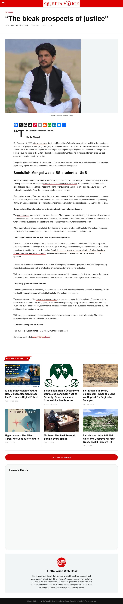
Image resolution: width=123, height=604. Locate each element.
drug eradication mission (46, 299)
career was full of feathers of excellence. (60, 183)
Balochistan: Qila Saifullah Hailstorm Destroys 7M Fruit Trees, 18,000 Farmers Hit (99, 438)
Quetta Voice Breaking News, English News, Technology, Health (61, 601)
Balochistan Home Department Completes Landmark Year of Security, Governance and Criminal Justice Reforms (61, 395)
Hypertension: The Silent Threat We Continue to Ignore (22, 437)
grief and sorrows (40, 143)
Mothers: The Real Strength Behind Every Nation (59, 437)
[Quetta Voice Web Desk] (61, 562)
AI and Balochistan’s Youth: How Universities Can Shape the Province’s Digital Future (21, 394)
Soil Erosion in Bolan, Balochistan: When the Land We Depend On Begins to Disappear (99, 395)
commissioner (23, 215)
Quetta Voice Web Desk (18, 25)
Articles (9, 12)
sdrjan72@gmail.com (41, 336)
